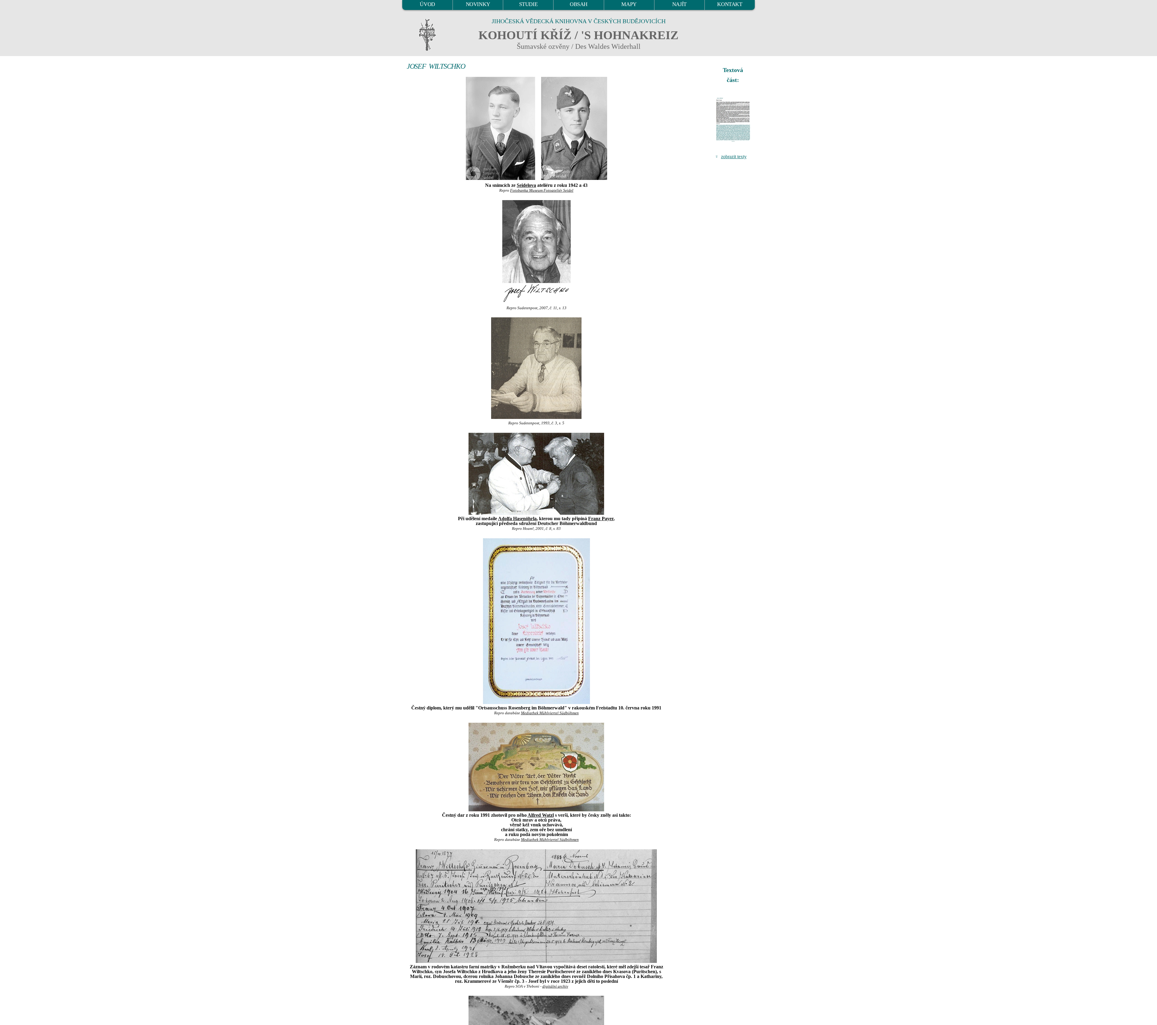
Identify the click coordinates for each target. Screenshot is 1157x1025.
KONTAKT (729, 4)
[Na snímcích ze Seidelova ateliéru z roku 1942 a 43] (500, 127)
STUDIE (528, 4)
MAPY (628, 4)
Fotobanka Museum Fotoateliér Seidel (541, 190)
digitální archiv (555, 986)
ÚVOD (427, 4)
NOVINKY (478, 4)
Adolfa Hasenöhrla (517, 518)
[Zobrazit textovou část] (734, 119)
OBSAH (579, 4)
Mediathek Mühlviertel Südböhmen (550, 713)
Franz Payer (600, 518)
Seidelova (526, 185)
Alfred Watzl (541, 815)
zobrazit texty (734, 156)
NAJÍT (679, 4)
